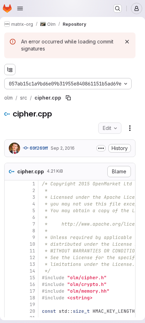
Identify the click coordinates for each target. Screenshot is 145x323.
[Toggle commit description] (101, 148)
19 (32, 304)
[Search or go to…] (117, 8)
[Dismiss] (127, 41)
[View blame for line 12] (10, 257)
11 (32, 251)
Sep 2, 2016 (63, 148)
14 (32, 271)
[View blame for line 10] (10, 244)
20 (32, 311)
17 (32, 291)
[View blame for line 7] (10, 224)
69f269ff (38, 148)
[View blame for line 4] (10, 204)
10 (32, 244)
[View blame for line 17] (10, 291)
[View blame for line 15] (10, 277)
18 (32, 298)
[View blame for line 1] (10, 183)
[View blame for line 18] (10, 297)
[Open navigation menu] (20, 8)
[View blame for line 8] (10, 230)
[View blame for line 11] (10, 250)
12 (32, 258)
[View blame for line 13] (10, 264)
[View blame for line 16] (10, 284)
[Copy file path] (68, 97)
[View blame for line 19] (10, 304)
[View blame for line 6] (10, 217)
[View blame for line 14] (10, 271)
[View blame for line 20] (10, 311)
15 (32, 278)
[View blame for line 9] (10, 237)
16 (32, 284)
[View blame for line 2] (10, 190)
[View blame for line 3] (10, 197)
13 (32, 264)
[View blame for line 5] (10, 210)
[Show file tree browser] (9, 69)
